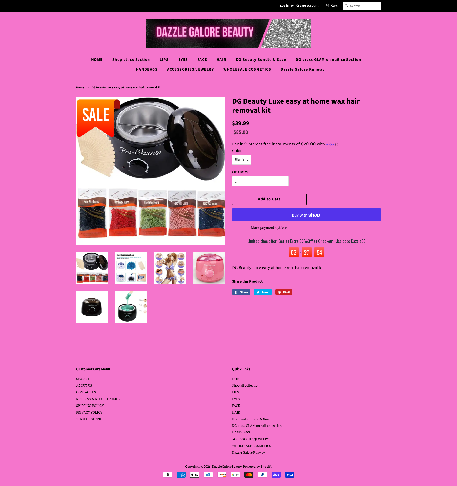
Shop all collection (131, 59)
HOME (97, 59)
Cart (334, 5)
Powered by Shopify (257, 466)
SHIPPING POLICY (90, 405)
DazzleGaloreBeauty (227, 466)
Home (80, 87)
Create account (307, 5)
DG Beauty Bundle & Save (261, 59)
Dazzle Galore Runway (303, 69)
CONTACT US (86, 392)
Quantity (240, 172)
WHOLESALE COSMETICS (247, 69)
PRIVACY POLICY (89, 412)
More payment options (269, 227)
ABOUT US (84, 385)
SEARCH (82, 378)
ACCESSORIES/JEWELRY (190, 69)
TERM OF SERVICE (90, 419)
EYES (183, 59)
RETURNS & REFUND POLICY (98, 399)
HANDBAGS (147, 69)
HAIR (221, 59)
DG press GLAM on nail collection (328, 59)
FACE (202, 59)
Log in (284, 5)
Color (237, 150)
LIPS (164, 59)
